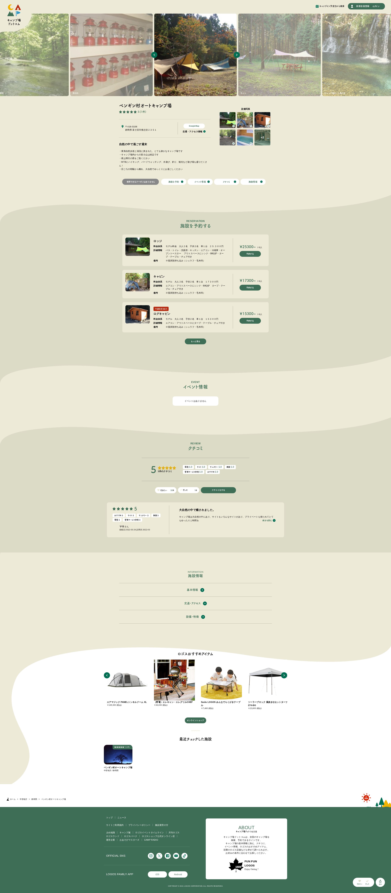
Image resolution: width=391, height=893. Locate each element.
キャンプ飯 (125, 832)
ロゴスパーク (130, 836)
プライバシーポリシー (139, 825)
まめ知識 (110, 832)
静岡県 (34, 799)
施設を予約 (173, 182)
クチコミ (226, 182)
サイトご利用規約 (115, 825)
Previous (154, 55)
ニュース (121, 817)
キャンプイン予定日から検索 (332, 6)
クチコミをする (218, 490)
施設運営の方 (161, 825)
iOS (157, 874)
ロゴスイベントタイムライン (149, 832)
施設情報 (253, 182)
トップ (109, 817)
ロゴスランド (112, 836)
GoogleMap (194, 126)
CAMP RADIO (151, 840)
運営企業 (110, 840)
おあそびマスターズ (129, 840)
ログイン (376, 6)
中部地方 (23, 799)
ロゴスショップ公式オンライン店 (158, 836)
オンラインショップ (195, 720)
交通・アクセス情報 (192, 131)
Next (237, 55)
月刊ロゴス (174, 832)
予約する (250, 254)
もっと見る (195, 341)
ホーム (13, 799)
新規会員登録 (362, 6)
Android (178, 874)
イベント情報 (200, 182)
